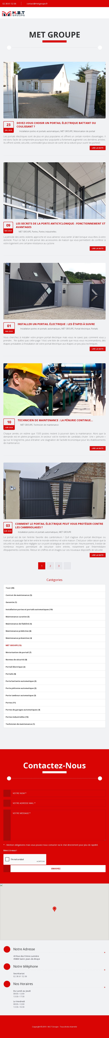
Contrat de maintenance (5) (19, 595)
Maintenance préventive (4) (19, 638)
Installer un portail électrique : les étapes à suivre (56, 324)
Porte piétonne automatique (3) (21, 688)
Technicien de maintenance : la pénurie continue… (55, 420)
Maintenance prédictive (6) (18, 631)
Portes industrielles (47, 231)
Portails (94, 328)
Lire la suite (97, 148)
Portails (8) (11, 674)
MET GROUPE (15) (13, 645)
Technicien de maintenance (46, 424)
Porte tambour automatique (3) (21, 695)
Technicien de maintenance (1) (20, 724)
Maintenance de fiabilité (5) (19, 623)
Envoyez (55, 868)
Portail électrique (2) (15, 667)
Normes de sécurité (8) (16, 659)
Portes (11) (11, 702)
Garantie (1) (11, 602)
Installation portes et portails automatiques (39, 131)
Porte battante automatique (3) (21, 681)
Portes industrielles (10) (17, 717)
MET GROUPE (66, 131)
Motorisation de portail (84, 131)
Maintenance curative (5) (17, 616)
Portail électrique (82, 328)
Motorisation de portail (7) (18, 652)
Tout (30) (10, 588)
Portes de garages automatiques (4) (23, 709)
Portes (35, 231)
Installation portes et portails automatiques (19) (29, 609)
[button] (54, 909)
